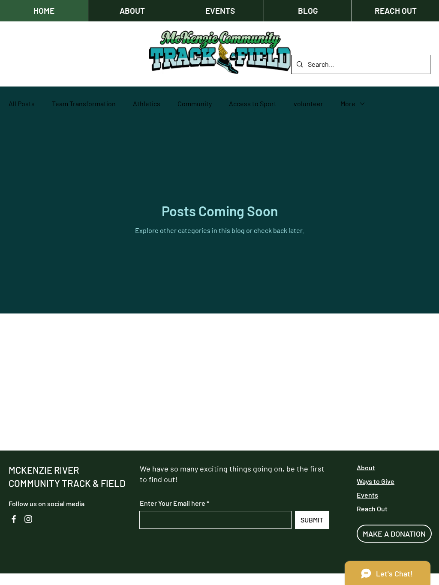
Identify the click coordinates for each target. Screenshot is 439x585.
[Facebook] (14, 519)
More (347, 103)
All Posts (22, 103)
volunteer (308, 103)
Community (194, 103)
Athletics (146, 103)
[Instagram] (28, 519)
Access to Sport (253, 103)
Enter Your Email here (172, 503)
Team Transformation (84, 103)
